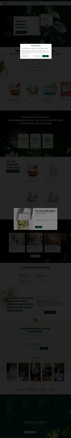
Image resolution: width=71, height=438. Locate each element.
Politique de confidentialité (25, 53)
